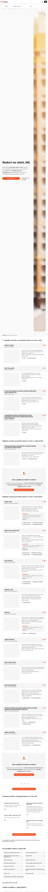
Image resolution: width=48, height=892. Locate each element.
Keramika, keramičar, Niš (10, 863)
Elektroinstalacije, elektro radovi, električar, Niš (11, 856)
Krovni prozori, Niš (30, 866)
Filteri (6, 6)
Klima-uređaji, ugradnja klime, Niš (34, 863)
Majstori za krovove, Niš (9, 869)
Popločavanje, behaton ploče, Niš (12, 852)
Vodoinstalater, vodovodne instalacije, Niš (14, 876)
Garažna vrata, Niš (8, 860)
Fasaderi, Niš (29, 855)
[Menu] (45, 2)
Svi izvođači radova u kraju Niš (10, 882)
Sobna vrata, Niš (29, 873)
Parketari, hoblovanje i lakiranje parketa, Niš (35, 870)
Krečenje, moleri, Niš (9, 866)
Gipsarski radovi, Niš (30, 860)
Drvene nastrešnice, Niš (31, 852)
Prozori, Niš (6, 873)
